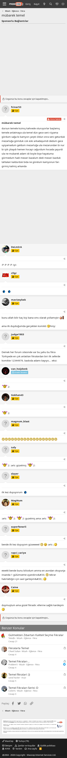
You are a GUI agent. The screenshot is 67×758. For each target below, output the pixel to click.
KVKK (7, 748)
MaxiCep (8, 741)
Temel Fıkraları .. (19, 661)
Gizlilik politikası (47, 745)
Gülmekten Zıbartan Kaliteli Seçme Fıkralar (36, 635)
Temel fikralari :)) (19, 674)
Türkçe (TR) (23, 741)
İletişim (8, 745)
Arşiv (23, 677)
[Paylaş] (64, 119)
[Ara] (50, 4)
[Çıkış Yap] (63, 4)
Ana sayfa (32, 748)
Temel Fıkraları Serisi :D (23, 688)
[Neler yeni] (44, 4)
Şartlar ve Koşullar (26, 745)
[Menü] (4, 4)
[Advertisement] (33, 58)
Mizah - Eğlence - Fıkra (27, 638)
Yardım (18, 748)
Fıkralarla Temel (18, 648)
